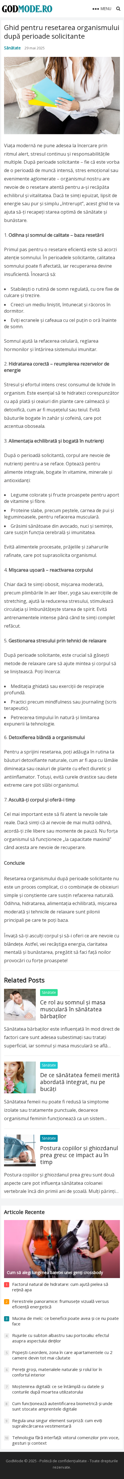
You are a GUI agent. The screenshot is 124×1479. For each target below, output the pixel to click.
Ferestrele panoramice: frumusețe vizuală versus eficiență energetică (60, 1304)
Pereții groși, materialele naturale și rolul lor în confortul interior (57, 1372)
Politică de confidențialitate (63, 1460)
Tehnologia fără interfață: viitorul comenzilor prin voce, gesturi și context (65, 1440)
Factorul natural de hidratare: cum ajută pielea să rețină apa (60, 1287)
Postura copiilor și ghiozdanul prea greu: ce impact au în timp (79, 1155)
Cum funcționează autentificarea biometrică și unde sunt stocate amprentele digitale (62, 1406)
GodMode (14, 1460)
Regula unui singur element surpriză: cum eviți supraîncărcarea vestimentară (57, 1423)
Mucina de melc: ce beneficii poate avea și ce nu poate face (65, 1321)
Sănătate (12, 48)
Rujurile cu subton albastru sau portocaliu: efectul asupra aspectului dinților (60, 1338)
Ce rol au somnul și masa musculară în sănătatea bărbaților (73, 1009)
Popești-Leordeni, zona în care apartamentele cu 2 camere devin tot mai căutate (62, 1355)
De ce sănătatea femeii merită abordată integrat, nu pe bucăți (80, 1082)
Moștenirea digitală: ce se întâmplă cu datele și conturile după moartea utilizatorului (58, 1389)
